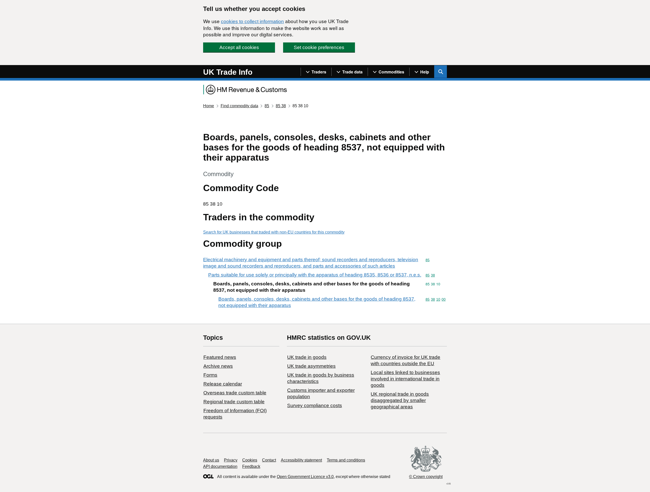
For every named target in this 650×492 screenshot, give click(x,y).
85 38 (281, 106)
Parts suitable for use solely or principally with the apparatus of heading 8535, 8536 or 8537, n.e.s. (314, 275)
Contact (269, 460)
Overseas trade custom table (234, 392)
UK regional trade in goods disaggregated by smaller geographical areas (400, 400)
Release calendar (222, 384)
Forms (210, 375)
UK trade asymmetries (311, 366)
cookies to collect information (252, 21)
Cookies (249, 460)
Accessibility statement (301, 460)
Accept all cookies (239, 47)
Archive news (218, 366)
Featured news (219, 357)
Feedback (251, 466)
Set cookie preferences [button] (319, 47)
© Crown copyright (426, 476)
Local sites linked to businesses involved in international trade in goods (405, 379)
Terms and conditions (346, 460)
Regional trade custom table (234, 401)
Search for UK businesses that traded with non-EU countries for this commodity (274, 232)
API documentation (220, 466)
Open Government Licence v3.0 (305, 476)
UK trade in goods (307, 357)
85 (267, 106)
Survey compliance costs (314, 405)
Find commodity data (239, 106)
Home (208, 106)
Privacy (230, 460)
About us (211, 460)
